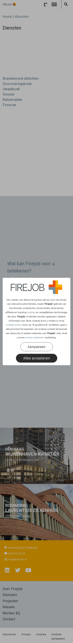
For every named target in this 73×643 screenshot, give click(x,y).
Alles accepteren (36, 358)
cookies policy (13, 324)
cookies (31, 312)
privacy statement (34, 337)
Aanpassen (37, 347)
